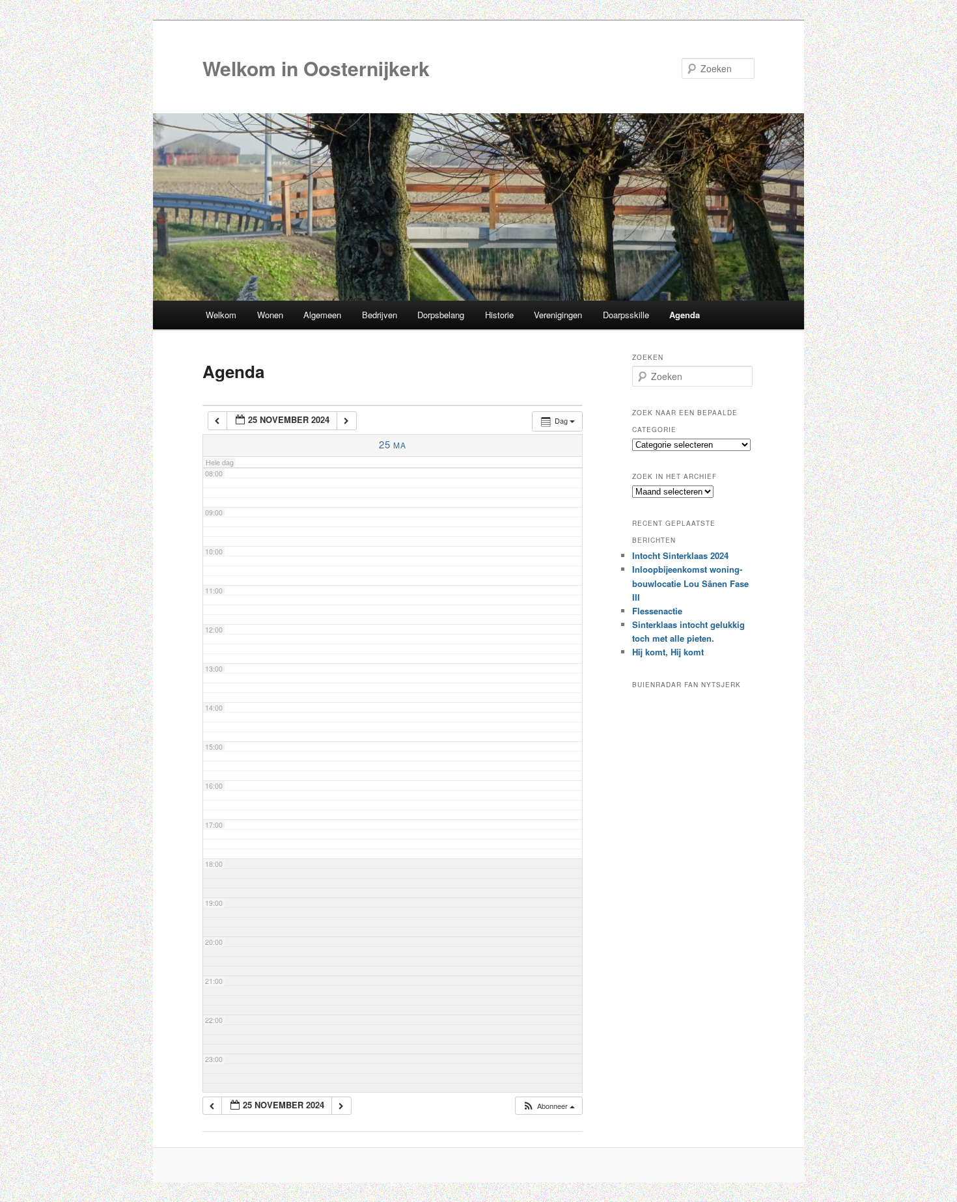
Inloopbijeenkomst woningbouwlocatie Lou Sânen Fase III (690, 583)
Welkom (221, 314)
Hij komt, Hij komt (668, 652)
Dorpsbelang (440, 314)
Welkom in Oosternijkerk (316, 68)
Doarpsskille (626, 314)
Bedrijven (379, 314)
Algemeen (322, 314)
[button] (548, 1106)
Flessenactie (657, 611)
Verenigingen (558, 314)
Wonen (270, 314)
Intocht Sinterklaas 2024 (680, 555)
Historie (499, 314)
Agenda (684, 314)
